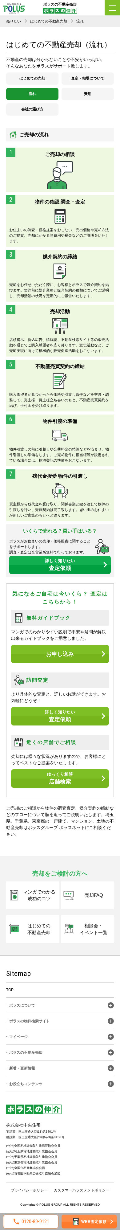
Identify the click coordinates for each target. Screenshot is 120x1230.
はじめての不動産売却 (48, 21)
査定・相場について (87, 78)
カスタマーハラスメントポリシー (81, 1190)
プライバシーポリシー (29, 1190)
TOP (10, 990)
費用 (87, 94)
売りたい (13, 21)
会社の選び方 (32, 109)
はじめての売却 (32, 78)
